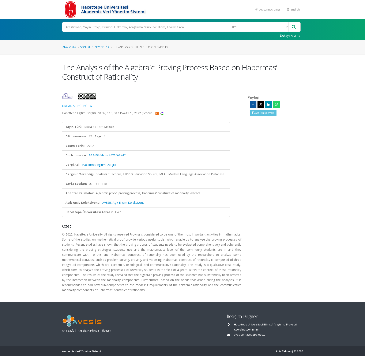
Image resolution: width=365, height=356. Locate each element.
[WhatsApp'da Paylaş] (276, 104)
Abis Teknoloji (284, 351)
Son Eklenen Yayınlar (94, 47)
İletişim (106, 330)
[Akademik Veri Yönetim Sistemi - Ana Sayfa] (71, 9)
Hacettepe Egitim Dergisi (99, 165)
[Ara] (293, 27)
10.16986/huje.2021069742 (107, 155)
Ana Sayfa (69, 47)
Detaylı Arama (290, 35)
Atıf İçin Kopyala (264, 113)
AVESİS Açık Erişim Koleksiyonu (123, 203)
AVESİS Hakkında (88, 330)
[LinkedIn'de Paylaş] (268, 104)
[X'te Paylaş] (260, 104)
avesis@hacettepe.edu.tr (250, 334)
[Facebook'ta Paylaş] (253, 104)
